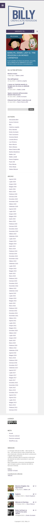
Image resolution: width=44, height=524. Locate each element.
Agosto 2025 (12, 209)
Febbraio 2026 (13, 194)
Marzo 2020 (12, 343)
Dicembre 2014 (13, 392)
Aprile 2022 (12, 303)
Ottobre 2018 (12, 348)
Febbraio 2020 (13, 345)
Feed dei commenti (14, 438)
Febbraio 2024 (13, 251)
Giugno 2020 (12, 338)
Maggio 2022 (12, 301)
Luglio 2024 (12, 239)
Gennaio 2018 (13, 363)
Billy (10, 124)
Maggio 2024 (12, 243)
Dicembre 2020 (13, 330)
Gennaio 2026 (13, 196)
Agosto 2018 (12, 353)
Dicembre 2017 (13, 365)
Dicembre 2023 (13, 256)
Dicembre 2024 (13, 229)
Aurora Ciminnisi (13, 122)
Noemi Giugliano (14, 159)
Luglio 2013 (12, 400)
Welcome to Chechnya (21, 502)
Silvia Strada (12, 167)
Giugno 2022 (12, 298)
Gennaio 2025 (13, 226)
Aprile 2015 (12, 387)
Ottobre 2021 (12, 318)
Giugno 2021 (12, 325)
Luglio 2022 (12, 296)
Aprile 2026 (12, 189)
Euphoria (18, 494)
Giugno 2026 (12, 184)
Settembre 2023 (13, 263)
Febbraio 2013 (13, 407)
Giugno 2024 (12, 241)
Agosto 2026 (12, 179)
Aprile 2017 (12, 380)
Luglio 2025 (12, 211)
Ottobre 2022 (12, 288)
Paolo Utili (12, 162)
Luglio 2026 (12, 181)
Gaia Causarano (13, 134)
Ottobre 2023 (12, 261)
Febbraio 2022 (13, 308)
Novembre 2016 (13, 385)
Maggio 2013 (12, 402)
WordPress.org (13, 441)
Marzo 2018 (12, 358)
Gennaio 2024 (13, 253)
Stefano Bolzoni (13, 169)
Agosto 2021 (12, 320)
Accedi (11, 433)
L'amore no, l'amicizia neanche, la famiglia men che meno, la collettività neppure (18, 86)
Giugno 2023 (12, 268)
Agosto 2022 (12, 293)
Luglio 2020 (12, 335)
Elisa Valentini (13, 129)
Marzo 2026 (12, 191)
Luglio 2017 (12, 372)
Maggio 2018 (12, 355)
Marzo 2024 (12, 248)
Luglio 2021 (12, 323)
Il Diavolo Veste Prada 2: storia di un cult (19, 100)
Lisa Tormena (13, 142)
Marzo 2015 (12, 390)
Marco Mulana (13, 147)
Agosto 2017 (12, 370)
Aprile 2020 (12, 340)
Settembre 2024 (13, 236)
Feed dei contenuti (14, 436)
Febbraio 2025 (13, 224)
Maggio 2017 (12, 377)
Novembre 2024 (13, 231)
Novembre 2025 (13, 201)
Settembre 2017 (13, 368)
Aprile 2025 (12, 219)
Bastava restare (12, 73)
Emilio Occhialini (22, 96)
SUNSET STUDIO (13, 470)
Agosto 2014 (12, 395)
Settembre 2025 (13, 206)
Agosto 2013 (12, 397)
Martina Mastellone (14, 152)
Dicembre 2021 (13, 313)
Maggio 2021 (12, 328)
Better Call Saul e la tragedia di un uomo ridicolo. (21, 512)
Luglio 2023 (12, 266)
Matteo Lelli (12, 154)
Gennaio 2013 (13, 410)
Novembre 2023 (13, 258)
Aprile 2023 (12, 273)
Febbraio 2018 (13, 360)
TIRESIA (10, 475)
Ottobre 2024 (12, 234)
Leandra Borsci (13, 139)
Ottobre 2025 (12, 204)
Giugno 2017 (12, 375)
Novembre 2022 (13, 286)
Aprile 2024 (12, 246)
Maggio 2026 (12, 186)
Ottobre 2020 (12, 333)
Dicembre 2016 (13, 382)
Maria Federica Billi (22, 102)
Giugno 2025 (12, 214)
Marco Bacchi (13, 144)
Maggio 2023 (12, 271)
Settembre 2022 (13, 291)
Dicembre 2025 (13, 199)
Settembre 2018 (13, 350)
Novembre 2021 (13, 315)
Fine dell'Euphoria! (13, 79)
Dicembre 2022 (13, 283)
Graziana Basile (13, 137)
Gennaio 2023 (13, 281)
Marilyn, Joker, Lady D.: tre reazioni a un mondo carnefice (21, 55)
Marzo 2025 (12, 221)
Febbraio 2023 (13, 278)
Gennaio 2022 (13, 310)
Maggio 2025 (12, 216)
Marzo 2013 (12, 405)
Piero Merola (12, 164)
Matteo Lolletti (20, 75)
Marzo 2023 (12, 276)
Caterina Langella (22, 81)
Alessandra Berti (13, 119)
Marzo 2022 (12, 306)
